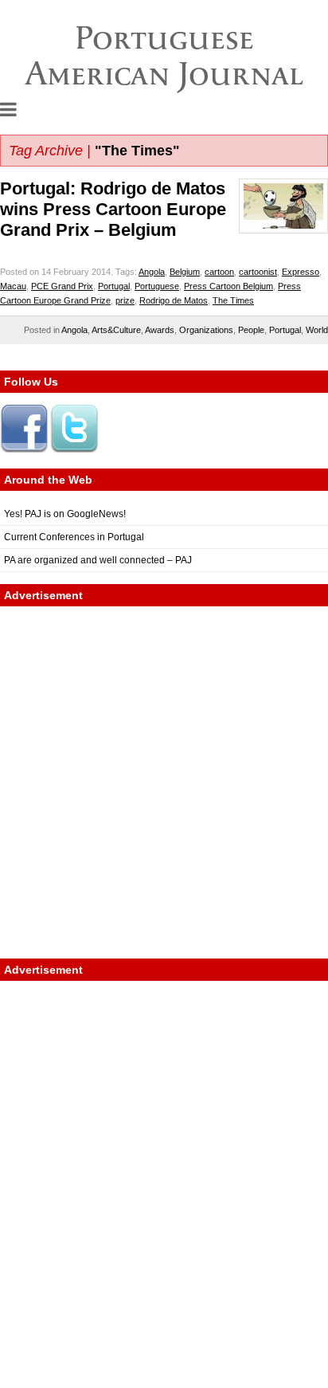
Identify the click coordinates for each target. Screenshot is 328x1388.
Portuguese (157, 286)
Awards (159, 330)
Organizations (206, 330)
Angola (152, 271)
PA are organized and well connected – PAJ (98, 560)
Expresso (300, 271)
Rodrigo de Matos (173, 300)
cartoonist (258, 271)
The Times (233, 300)
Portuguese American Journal (164, 55)
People (251, 330)
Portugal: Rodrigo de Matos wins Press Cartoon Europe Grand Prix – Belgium (113, 209)
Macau (13, 286)
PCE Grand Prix (62, 286)
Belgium (185, 271)
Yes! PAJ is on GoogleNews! (65, 514)
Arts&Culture (116, 330)
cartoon (219, 271)
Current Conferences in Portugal (74, 537)
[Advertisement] (164, 782)
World (317, 330)
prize (125, 300)
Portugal (114, 286)
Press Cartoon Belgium (228, 286)
